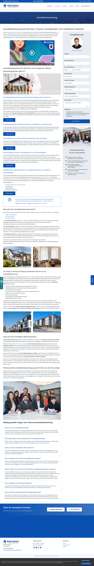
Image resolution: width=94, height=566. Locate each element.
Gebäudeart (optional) (69, 86)
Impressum (37, 555)
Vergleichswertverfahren (11, 214)
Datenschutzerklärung (76, 114)
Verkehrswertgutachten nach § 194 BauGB (15, 184)
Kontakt (77, 6)
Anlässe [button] (65, 6)
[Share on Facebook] (1, 278)
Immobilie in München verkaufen (18, 343)
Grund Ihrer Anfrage (69, 80)
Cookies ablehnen (86, 560)
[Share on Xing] (1, 287)
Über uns (71, 6)
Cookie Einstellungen (58, 562)
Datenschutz (67, 109)
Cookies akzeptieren (86, 563)
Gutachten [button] (49, 6)
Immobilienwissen (66, 545)
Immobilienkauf (25, 374)
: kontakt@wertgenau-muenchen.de (37, 203)
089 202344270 (40, 1)
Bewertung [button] (57, 6)
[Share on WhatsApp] (1, 281)
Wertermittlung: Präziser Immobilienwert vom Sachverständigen (24, 152)
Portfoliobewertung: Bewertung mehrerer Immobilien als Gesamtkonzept (27, 124)
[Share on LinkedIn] (1, 284)
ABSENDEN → (76, 121)
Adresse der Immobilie (69, 93)
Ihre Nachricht (67, 100)
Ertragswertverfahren (10, 218)
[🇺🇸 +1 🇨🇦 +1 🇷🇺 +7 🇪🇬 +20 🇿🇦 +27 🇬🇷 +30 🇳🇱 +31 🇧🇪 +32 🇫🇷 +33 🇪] (77, 69)
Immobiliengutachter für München (14, 32)
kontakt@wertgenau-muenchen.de (11, 1)
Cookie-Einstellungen (54, 555)
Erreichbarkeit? (68, 73)
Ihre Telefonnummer (69, 67)
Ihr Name (66, 53)
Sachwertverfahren (10, 216)
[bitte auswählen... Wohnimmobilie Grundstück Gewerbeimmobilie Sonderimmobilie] (77, 89)
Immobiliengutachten (46, 177)
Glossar (64, 543)
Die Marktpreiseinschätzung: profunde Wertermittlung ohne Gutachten (26, 97)
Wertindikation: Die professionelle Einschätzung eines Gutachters (25, 138)
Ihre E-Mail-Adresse (69, 60)
